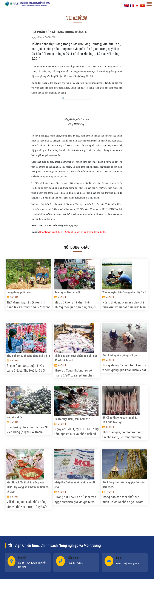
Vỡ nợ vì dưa (14, 417)
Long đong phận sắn (19, 292)
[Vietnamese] (142, 5)
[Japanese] (137, 5)
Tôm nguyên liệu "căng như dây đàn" (124, 292)
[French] (132, 5)
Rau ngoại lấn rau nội (67, 292)
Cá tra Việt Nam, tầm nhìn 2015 (73, 419)
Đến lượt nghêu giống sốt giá (119, 355)
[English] (126, 5)
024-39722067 (75, 563)
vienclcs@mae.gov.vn (128, 563)
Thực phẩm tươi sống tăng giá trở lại (29, 355)
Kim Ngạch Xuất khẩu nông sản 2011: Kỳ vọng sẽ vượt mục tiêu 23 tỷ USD (28, 487)
